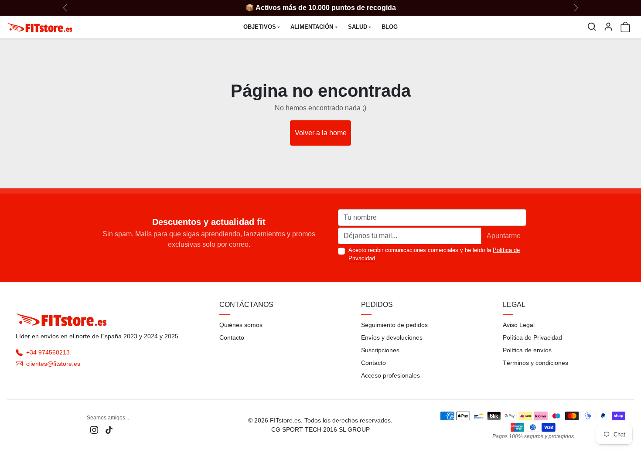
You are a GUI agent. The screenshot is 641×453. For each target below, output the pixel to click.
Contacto (231, 337)
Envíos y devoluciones (392, 337)
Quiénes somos (241, 324)
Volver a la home (321, 132)
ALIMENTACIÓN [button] (311, 27)
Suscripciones (380, 350)
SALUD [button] (357, 27)
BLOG (390, 27)
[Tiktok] (109, 429)
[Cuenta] (608, 26)
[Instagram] (94, 429)
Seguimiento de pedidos (394, 324)
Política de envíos (527, 350)
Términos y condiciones (535, 362)
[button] (591, 26)
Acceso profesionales (390, 375)
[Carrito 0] (625, 27)
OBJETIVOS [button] (259, 27)
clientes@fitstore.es (53, 363)
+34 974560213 (48, 352)
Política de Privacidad (532, 337)
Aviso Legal (519, 324)
